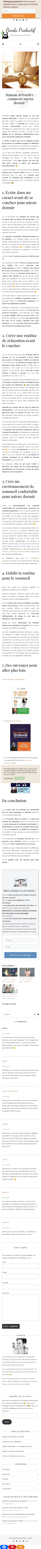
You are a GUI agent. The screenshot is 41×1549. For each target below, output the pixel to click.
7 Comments (21, 107)
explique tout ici (18, 376)
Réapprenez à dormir (12, 721)
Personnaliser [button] (8, 778)
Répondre (6, 1034)
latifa (4, 1159)
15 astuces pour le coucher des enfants (9, 979)
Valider (6, 1422)
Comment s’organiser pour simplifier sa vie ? (9, 995)
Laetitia (5, 1222)
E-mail (4, 1272)
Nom (4, 1262)
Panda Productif (20, 30)
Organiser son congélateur (11, 1441)
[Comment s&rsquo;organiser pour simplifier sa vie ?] (9, 988)
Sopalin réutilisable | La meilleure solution (17, 1446)
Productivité (6, 1489)
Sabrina (5, 1124)
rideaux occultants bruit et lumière (16, 551)
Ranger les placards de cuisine (13, 1437)
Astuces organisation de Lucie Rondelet (26, 979)
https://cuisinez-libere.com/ (12, 1510)
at (3, 1030)
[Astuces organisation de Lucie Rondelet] (27, 972)
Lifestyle (20, 91)
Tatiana (7, 1014)
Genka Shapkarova (10, 1091)
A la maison (6, 1469)
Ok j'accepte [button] (19, 778)
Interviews (6, 1474)
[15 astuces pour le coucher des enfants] (9, 972)
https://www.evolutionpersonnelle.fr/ (15, 1517)
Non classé (6, 1484)
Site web (5, 1283)
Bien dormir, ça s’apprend (14, 679)
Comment (5, 1293)
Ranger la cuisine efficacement (13, 1451)
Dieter (4, 1061)
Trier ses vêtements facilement (13, 1456)
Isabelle (5, 1192)
